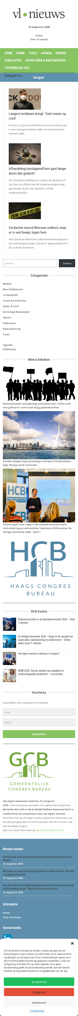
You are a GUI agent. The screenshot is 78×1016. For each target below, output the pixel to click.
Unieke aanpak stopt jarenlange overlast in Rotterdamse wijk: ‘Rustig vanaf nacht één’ (37, 463)
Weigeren (39, 992)
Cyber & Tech (11, 306)
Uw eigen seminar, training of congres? (39, 653)
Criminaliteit (10, 295)
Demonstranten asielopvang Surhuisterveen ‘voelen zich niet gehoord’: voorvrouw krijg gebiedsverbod (37, 405)
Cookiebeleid (37, 1010)
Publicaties (13, 60)
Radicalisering (11, 328)
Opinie (20, 53)
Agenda (46, 53)
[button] (72, 943)
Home (39, 35)
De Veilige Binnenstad (16, 312)
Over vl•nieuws (39, 39)
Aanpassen (39, 1002)
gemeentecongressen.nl (50, 830)
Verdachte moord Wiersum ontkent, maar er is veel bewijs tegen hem (38, 230)
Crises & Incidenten (14, 300)
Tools (32, 53)
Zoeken (67, 263)
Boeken (61, 53)
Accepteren (39, 982)
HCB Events (9, 349)
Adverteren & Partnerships (45, 60)
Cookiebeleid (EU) (17, 68)
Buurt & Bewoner (13, 289)
